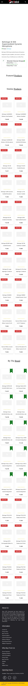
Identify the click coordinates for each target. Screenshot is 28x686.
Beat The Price (5, 633)
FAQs (3, 663)
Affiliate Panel (5, 665)
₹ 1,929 (7, 520)
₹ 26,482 (7, 119)
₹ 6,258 (7, 300)
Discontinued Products (7, 641)
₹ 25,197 (21, 391)
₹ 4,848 (21, 171)
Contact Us (4, 629)
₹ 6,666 (7, 494)
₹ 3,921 (7, 248)
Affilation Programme (6, 643)
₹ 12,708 (7, 468)
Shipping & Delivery (6, 653)
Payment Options (6, 635)
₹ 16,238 (21, 119)
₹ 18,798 (7, 417)
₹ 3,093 (7, 196)
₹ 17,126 (21, 442)
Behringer (9, 48)
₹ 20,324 (21, 145)
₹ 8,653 (21, 352)
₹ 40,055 (21, 417)
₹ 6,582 (21, 222)
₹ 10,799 (7, 222)
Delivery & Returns (6, 639)
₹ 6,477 (7, 171)
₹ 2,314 (21, 572)
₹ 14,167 (7, 274)
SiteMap (4, 661)
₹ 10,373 (21, 468)
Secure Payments (6, 651)
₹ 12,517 (7, 391)
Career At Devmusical (6, 637)
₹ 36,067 (7, 442)
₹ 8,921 (7, 326)
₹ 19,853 (21, 274)
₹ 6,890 (21, 248)
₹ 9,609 (21, 494)
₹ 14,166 (7, 145)
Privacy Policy (5, 631)
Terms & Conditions (6, 655)
